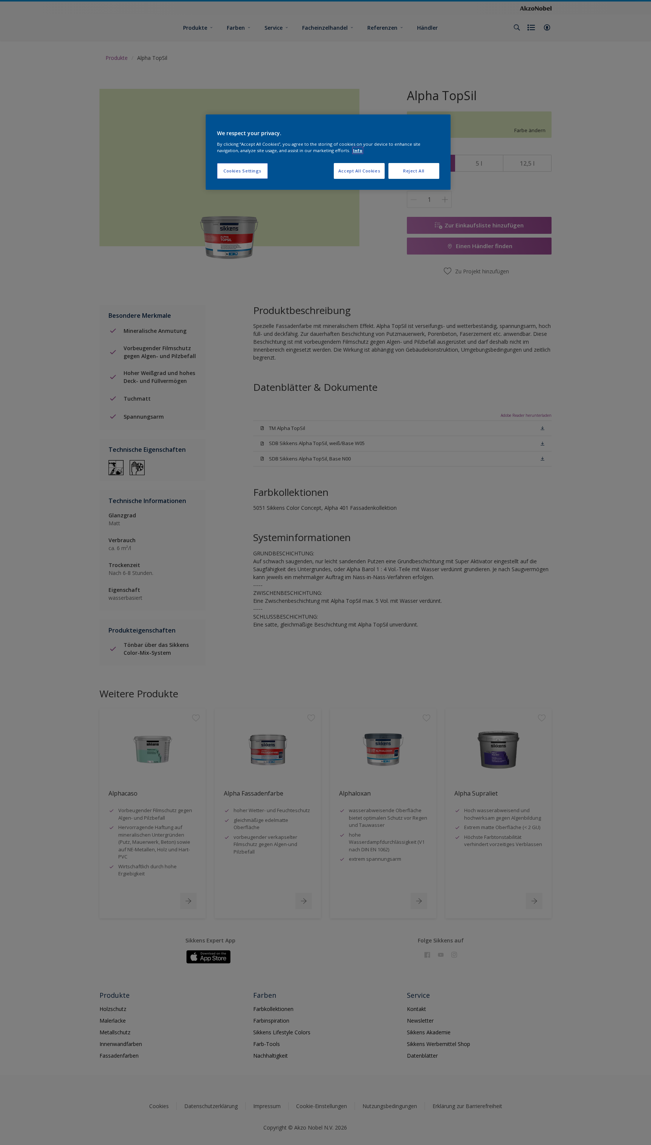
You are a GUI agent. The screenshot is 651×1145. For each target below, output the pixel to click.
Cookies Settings (242, 171)
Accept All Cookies (359, 171)
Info (357, 150)
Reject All (414, 171)
